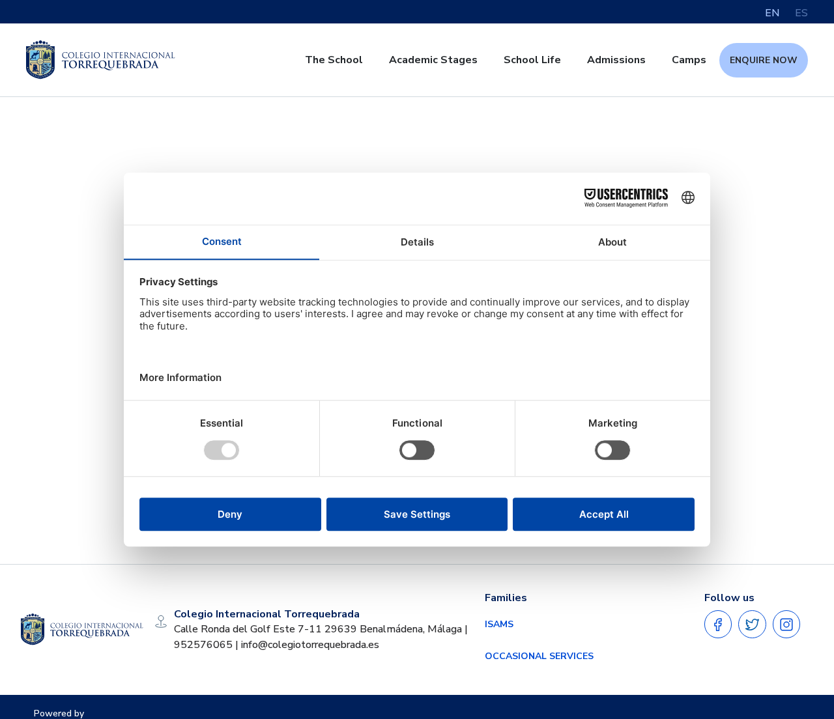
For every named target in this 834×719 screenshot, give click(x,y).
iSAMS (499, 624)
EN (772, 13)
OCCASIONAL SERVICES (539, 656)
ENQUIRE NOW (764, 60)
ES (801, 13)
